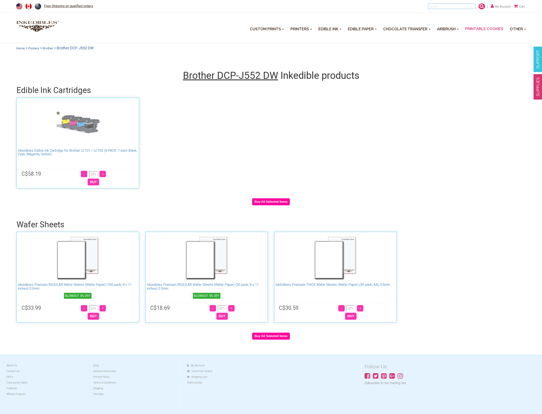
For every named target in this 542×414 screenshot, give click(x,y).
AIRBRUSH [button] (446, 29)
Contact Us (12, 371)
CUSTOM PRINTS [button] (266, 29)
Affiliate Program (16, 394)
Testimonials (194, 382)
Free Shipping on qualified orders (68, 6)
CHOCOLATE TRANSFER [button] (405, 29)
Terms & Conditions (104, 382)
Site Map (98, 394)
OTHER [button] (517, 29)
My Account (198, 365)
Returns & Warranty (104, 371)
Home (20, 48)
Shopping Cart (199, 376)
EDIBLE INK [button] (328, 29)
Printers (33, 48)
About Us (11, 365)
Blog (96, 365)
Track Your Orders (202, 371)
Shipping (98, 388)
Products (11, 388)
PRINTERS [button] (300, 29)
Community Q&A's (17, 382)
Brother (48, 48)
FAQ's (9, 376)
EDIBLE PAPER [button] (361, 29)
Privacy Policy (101, 376)
